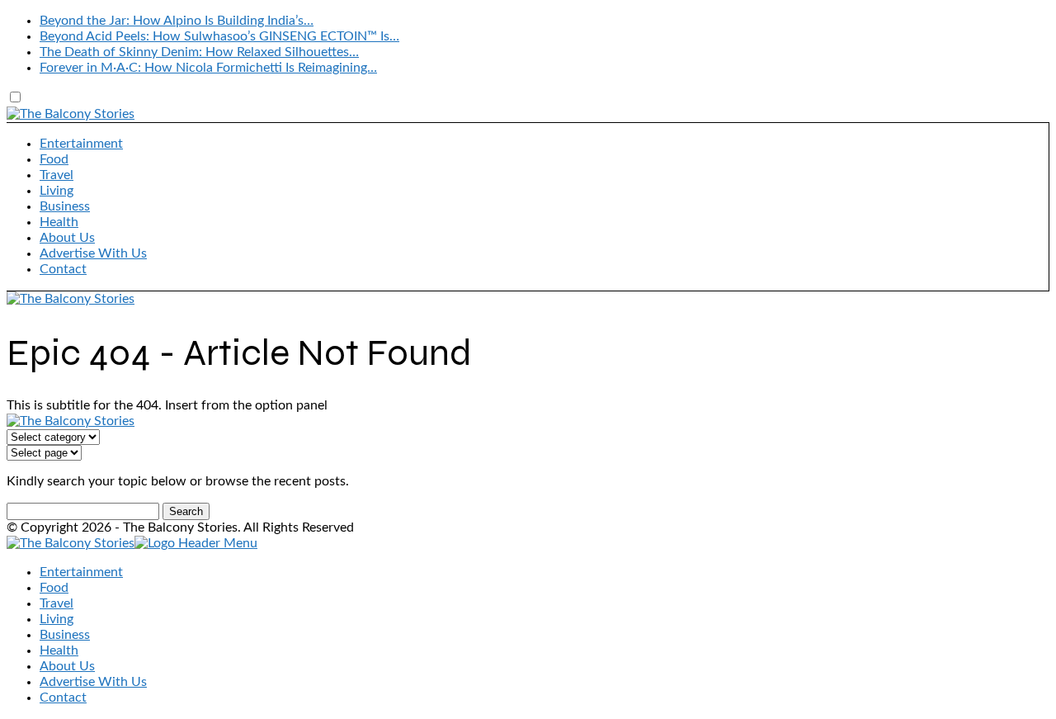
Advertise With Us (93, 253)
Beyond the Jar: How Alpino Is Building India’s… (177, 20)
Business (65, 206)
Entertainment (81, 143)
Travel (56, 175)
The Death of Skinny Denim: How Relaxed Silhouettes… (199, 52)
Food (54, 159)
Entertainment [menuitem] (81, 572)
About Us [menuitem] (67, 666)
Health (59, 222)
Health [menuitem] (59, 650)
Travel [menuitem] (56, 603)
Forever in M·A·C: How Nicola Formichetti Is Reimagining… (208, 67)
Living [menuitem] (56, 619)
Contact (63, 269)
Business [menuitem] (65, 634)
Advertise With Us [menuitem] (93, 681)
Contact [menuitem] (63, 697)
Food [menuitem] (54, 587)
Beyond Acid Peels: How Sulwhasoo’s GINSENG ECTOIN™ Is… (219, 36)
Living (56, 190)
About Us (67, 237)
